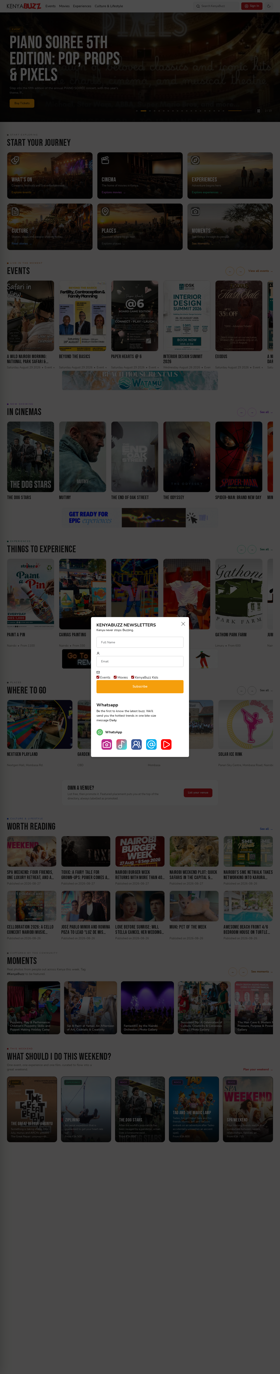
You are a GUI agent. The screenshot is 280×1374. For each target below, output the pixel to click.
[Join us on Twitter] (151, 744)
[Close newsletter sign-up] (182, 624)
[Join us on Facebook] (136, 744)
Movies (122, 677)
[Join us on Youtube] (166, 744)
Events (104, 677)
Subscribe (140, 686)
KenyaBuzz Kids (146, 677)
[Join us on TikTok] (121, 744)
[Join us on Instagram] (107, 744)
